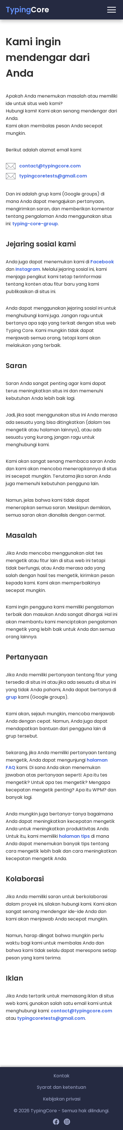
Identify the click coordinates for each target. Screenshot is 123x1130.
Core (27, 10)
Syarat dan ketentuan (61, 1087)
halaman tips (74, 836)
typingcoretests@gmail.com (53, 176)
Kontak (61, 1075)
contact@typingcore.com (50, 166)
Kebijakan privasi (61, 1099)
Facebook (102, 261)
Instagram (27, 269)
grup (11, 697)
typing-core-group (35, 223)
